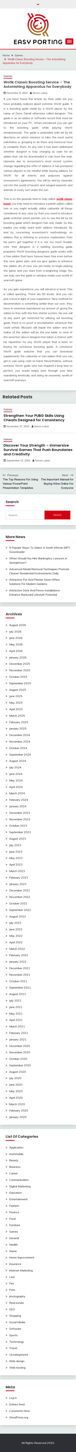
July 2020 (15, 1078)
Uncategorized (18, 1354)
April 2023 (16, 864)
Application (16, 1147)
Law (12, 1277)
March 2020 (17, 1104)
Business (15, 1167)
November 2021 (19, 974)
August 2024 (17, 761)
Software (15, 1328)
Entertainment (18, 1199)
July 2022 (15, 922)
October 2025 (18, 676)
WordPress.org (18, 1417)
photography (17, 1296)
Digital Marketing (20, 1186)
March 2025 (17, 715)
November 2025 (19, 670)
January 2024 (18, 806)
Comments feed (19, 1411)
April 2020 (16, 1097)
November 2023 (19, 819)
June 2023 (15, 851)
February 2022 (18, 955)
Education (15, 1192)
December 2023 (19, 813)
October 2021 (18, 981)
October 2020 (18, 1058)
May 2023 (16, 858)
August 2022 (17, 916)
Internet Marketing (21, 1270)
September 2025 (20, 683)
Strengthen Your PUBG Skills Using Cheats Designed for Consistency (34, 417)
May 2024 (16, 780)
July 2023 (15, 845)
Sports (13, 1335)
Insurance (15, 1264)
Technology (16, 1341)
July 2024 (15, 767)
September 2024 (20, 754)
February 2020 (18, 1110)
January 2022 (18, 961)
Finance (14, 1212)
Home (13, 1251)
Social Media (17, 1322)
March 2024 (17, 793)
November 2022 (19, 897)
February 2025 (18, 722)
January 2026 (18, 657)
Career (13, 1173)
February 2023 (18, 877)
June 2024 (15, 774)
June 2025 (15, 696)
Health (13, 1244)
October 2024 (18, 748)
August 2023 (17, 838)
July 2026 (15, 631)
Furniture (14, 1225)
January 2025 (18, 728)
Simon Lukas (40, 92)
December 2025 (19, 663)
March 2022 (17, 949)
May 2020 (16, 1091)
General (14, 1238)
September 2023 (20, 832)
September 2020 (20, 1065)
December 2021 (19, 968)
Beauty (13, 1160)
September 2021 (20, 987)
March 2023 (17, 871)
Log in (13, 1398)
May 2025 (16, 702)
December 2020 (19, 1046)
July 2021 (15, 1000)
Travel (13, 1348)
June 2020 (15, 1084)
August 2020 (17, 1072)
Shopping (15, 1315)
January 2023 (18, 884)
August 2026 (17, 625)
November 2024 (19, 741)
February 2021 (18, 1033)
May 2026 (16, 644)
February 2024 (18, 799)
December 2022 (19, 890)
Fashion (14, 1205)
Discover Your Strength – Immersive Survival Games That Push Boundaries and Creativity (38, 450)
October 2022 (18, 903)
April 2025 (16, 709)
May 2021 (16, 1013)
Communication (19, 1180)
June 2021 (15, 1007)
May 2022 (16, 936)
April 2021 (16, 1020)
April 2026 (16, 651)
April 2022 (16, 942)
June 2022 (15, 929)
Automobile (16, 1154)
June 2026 (15, 638)
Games (8, 76)
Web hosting (17, 1367)
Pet (11, 1283)
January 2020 (18, 1117)
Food (12, 1218)
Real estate (16, 1303)
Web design (16, 1361)
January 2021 (18, 1039)
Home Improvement (21, 1257)
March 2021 (17, 1026)
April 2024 (16, 787)
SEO (12, 1309)
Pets (12, 1290)
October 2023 (18, 825)
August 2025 (17, 690)
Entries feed (17, 1404)
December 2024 (19, 735)
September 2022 (20, 910)
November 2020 (19, 1052)
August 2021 (17, 994)
